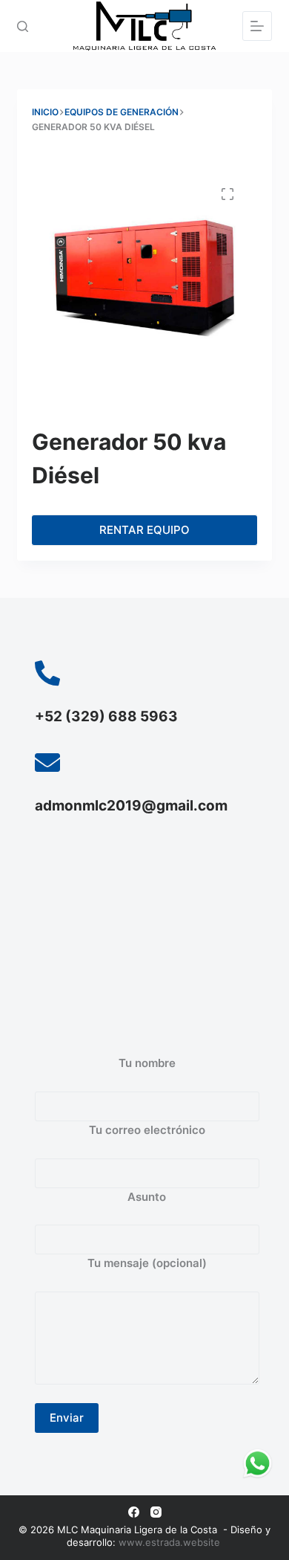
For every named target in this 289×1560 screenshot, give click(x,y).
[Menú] (257, 26)
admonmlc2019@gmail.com (131, 805)
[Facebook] (133, 1512)
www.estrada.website (171, 1542)
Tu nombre (147, 1063)
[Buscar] (22, 26)
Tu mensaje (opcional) (147, 1263)
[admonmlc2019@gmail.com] (47, 762)
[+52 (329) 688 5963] (47, 673)
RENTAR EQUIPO (144, 530)
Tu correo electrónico (147, 1130)
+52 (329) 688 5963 (106, 716)
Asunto (146, 1197)
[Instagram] (156, 1512)
